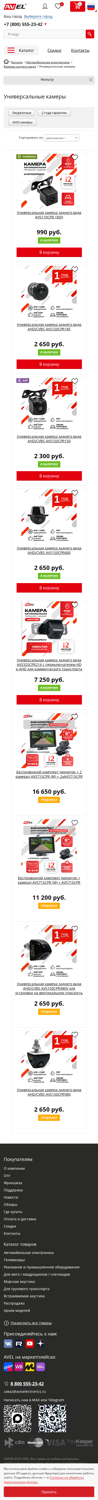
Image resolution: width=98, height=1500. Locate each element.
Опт (7, 1175)
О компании (14, 1168)
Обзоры (10, 1204)
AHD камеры (22, 122)
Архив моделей (17, 1310)
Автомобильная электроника (29, 1252)
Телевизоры (14, 1259)
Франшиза (13, 1182)
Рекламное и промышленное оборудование (42, 1267)
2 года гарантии (54, 112)
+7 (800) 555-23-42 (23, 24)
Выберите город (38, 16)
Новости (11, 1197)
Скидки (54, 50)
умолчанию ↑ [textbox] (56, 138)
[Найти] (90, 34)
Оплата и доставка (20, 1219)
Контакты (80, 50)
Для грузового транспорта (27, 1288)
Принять (49, 1492)
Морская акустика (19, 1281)
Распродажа (14, 1303)
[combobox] (61, 137)
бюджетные (22, 112)
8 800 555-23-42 (27, 1384)
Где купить (13, 1211)
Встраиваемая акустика (24, 1296)
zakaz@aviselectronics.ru (25, 1391)
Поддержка (13, 1190)
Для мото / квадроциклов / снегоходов (37, 1274)
